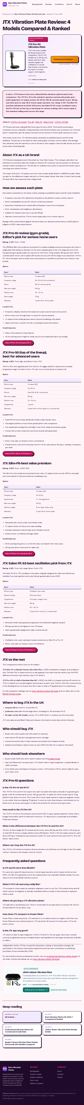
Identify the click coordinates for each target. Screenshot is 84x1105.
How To (69, 4)
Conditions (59, 4)
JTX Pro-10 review (19, 122)
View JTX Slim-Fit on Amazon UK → (18, 554)
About (77, 4)
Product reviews (36, 1074)
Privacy (60, 1077)
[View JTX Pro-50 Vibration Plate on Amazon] (15, 60)
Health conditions (36, 1077)
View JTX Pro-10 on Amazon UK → (18, 343)
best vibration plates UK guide (45, 691)
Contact (60, 1074)
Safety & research (36, 1083)
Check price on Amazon (65, 59)
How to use (34, 1080)
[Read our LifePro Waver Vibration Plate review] (13, 979)
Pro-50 (31, 122)
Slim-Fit (38, 122)
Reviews (49, 4)
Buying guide (34, 1071)
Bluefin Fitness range (12, 694)
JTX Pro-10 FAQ (61, 122)
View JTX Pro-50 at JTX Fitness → (18, 454)
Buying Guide (37, 4)
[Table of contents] (80, 11)
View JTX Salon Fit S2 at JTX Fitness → (20, 650)
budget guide (54, 759)
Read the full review (59, 990)
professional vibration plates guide (62, 956)
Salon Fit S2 (48, 122)
